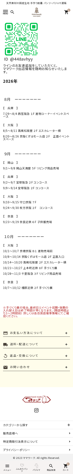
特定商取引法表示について (20, 441)
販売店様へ (10, 433)
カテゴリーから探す (15, 425)
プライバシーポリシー (16, 450)
